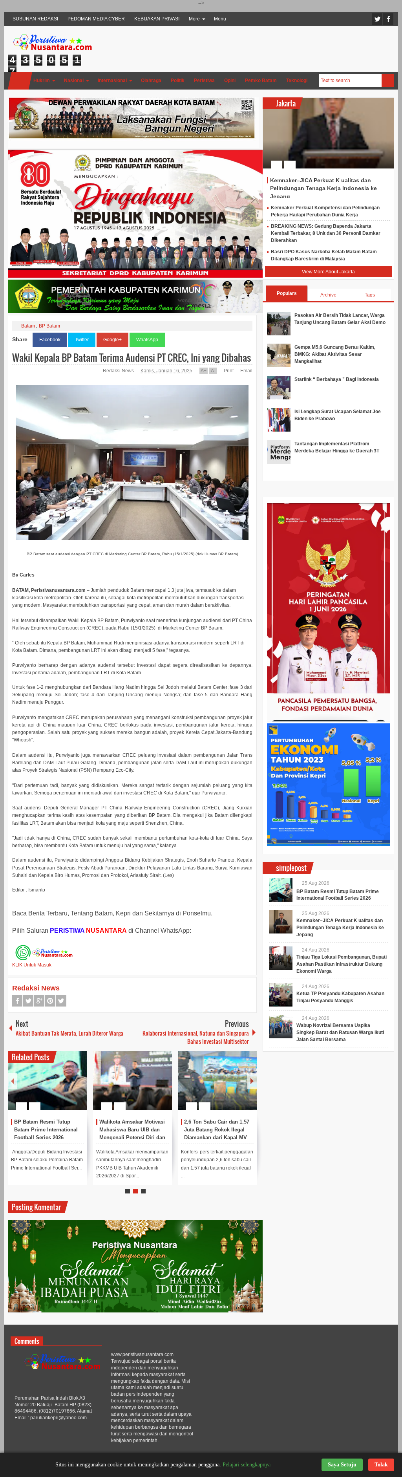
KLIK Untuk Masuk (31, 965)
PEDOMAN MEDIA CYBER (96, 19)
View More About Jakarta (328, 272)
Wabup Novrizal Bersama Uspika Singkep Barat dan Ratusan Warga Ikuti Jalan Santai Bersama (340, 1032)
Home (20, 81)
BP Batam (49, 326)
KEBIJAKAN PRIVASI (156, 19)
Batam (28, 326)
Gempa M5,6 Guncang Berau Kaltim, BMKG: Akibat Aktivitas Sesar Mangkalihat (334, 354)
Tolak (381, 1465)
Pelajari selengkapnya (246, 1465)
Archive (328, 295)
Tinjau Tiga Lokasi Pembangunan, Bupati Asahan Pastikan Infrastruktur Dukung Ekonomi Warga (341, 964)
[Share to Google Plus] (78, 1087)
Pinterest (50, 1001)
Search (388, 80)
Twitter (377, 19)
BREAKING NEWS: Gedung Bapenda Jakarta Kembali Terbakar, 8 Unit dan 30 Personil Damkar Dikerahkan (325, 233)
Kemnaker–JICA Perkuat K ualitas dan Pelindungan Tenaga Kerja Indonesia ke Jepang (323, 188)
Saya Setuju (342, 1465)
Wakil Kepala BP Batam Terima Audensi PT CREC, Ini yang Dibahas (131, 357)
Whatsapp (61, 1001)
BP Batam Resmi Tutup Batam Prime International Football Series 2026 (46, 1129)
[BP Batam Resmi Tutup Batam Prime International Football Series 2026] (47, 1080)
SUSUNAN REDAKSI (35, 19)
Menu (220, 19)
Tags (370, 295)
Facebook (388, 19)
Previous (12, 1081)
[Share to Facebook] (57, 1087)
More (194, 19)
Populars (287, 293)
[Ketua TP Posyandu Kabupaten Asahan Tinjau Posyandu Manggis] (280, 995)
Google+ (112, 339)
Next (252, 1081)
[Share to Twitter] (68, 1087)
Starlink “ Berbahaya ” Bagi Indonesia (336, 379)
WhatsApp (147, 339)
